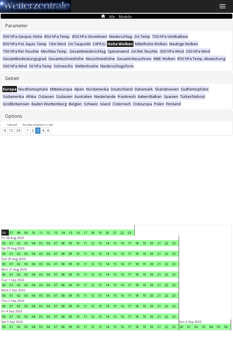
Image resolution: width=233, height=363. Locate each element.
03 (26, 243)
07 (11, 232)
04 (33, 243)
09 (26, 232)
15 (70, 232)
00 (4, 243)
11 (41, 232)
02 (18, 243)
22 (122, 232)
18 (92, 232)
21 (114, 232)
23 (129, 232)
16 (78, 232)
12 (11, 130)
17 (85, 232)
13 (55, 232)
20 (107, 232)
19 (100, 232)
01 (11, 243)
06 (4, 232)
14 (63, 232)
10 (33, 232)
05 (41, 243)
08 (18, 232)
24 (18, 130)
